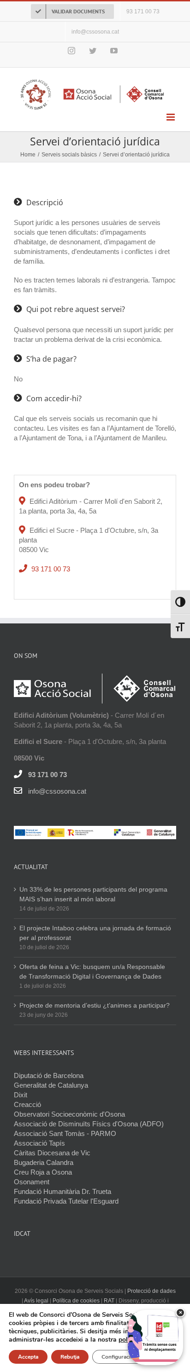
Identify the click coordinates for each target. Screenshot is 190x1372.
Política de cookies (76, 1300)
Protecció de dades (151, 1291)
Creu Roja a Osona (43, 1172)
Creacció (27, 1104)
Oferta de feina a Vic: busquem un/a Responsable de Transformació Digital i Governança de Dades (92, 971)
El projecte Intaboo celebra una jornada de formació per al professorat (95, 932)
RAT (109, 1300)
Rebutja (69, 1356)
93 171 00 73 (50, 569)
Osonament (31, 1182)
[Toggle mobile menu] (171, 117)
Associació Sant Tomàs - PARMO (65, 1133)
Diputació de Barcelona (48, 1075)
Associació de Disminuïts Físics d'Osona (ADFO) (89, 1124)
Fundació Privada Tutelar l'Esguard (66, 1201)
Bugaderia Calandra (43, 1162)
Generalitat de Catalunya (51, 1085)
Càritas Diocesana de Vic (52, 1153)
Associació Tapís (39, 1143)
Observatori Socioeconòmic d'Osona (69, 1114)
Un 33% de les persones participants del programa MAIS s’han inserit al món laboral (93, 894)
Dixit (20, 1095)
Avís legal (37, 1300)
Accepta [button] (28, 1356)
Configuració (117, 1356)
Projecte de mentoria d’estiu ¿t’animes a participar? (94, 1005)
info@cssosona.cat (57, 791)
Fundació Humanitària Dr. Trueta (62, 1191)
